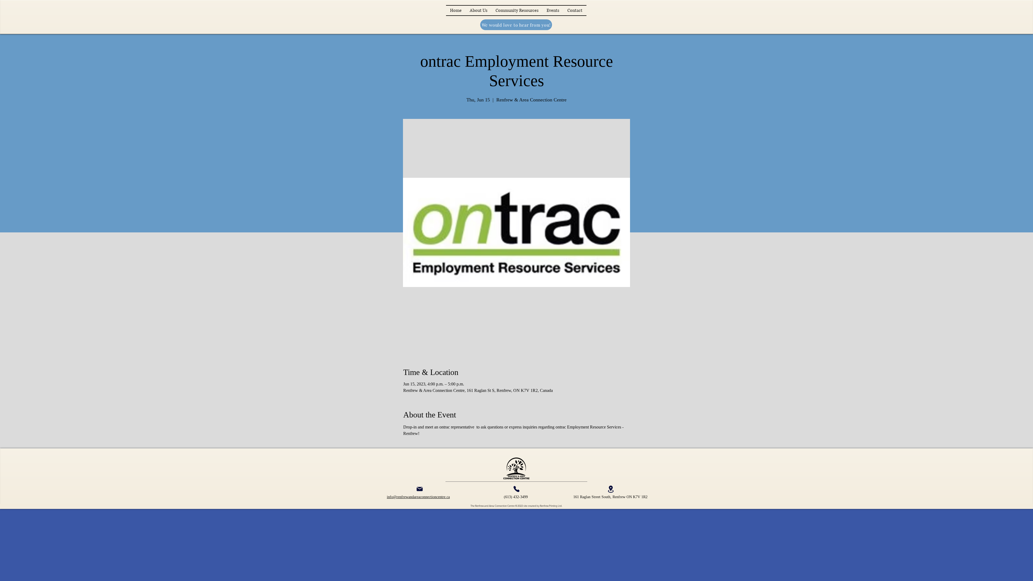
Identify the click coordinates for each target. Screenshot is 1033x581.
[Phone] (516, 489)
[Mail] (419, 489)
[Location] (610, 489)
